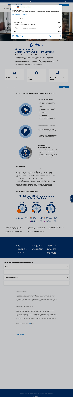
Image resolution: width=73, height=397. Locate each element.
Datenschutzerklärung (16, 14)
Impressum (25, 14)
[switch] (59, 22)
